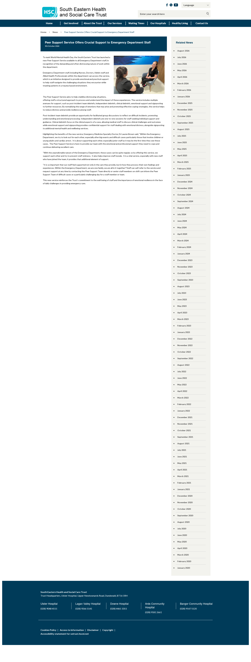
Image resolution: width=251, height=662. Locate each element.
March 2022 (183, 397)
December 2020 (184, 496)
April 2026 (182, 77)
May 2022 (182, 384)
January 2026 (183, 96)
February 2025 (184, 168)
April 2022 (182, 391)
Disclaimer (93, 630)
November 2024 (184, 188)
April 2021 (182, 469)
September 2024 (185, 201)
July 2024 (181, 214)
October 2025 (184, 116)
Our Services (114, 23)
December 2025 (184, 103)
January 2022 (183, 410)
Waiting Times (136, 23)
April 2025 (182, 155)
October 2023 (184, 273)
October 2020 (184, 509)
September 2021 (185, 437)
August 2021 (183, 443)
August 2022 (183, 365)
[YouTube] (176, 5)
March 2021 (183, 476)
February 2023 (184, 325)
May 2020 (182, 541)
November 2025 (184, 109)
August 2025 (183, 129)
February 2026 (184, 90)
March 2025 (183, 162)
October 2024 (184, 194)
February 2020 (184, 561)
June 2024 (182, 221)
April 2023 (182, 312)
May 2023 (182, 306)
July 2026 (181, 57)
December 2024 (184, 181)
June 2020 (182, 535)
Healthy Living (180, 23)
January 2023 (183, 332)
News (55, 32)
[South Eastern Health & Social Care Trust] (75, 9)
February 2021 (184, 482)
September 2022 (185, 358)
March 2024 (183, 240)
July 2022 (181, 371)
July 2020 (181, 528)
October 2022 (184, 352)
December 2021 (184, 417)
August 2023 (183, 286)
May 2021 (182, 463)
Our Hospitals (158, 23)
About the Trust (93, 23)
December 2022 (184, 338)
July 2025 (181, 136)
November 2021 (184, 424)
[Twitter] (171, 5)
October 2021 (184, 430)
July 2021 (181, 450)
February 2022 (184, 404)
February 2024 (184, 247)
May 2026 (182, 70)
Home (49, 23)
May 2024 (182, 227)
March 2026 (183, 83)
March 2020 (183, 554)
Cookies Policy (48, 630)
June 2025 (182, 142)
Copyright (107, 630)
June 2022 (182, 378)
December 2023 (184, 260)
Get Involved (71, 23)
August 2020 (183, 522)
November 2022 (184, 345)
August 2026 (183, 50)
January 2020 (183, 568)
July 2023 (181, 293)
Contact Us (202, 23)
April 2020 (182, 548)
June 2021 (182, 456)
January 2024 (183, 253)
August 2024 (183, 208)
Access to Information (72, 630)
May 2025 (182, 149)
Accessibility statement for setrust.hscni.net (65, 633)
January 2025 (183, 175)
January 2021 (183, 489)
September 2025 (185, 122)
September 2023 (185, 280)
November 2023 (184, 266)
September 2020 (185, 515)
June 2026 (182, 64)
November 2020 (184, 502)
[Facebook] (167, 5)
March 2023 (183, 319)
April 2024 (182, 234)
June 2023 (182, 299)
